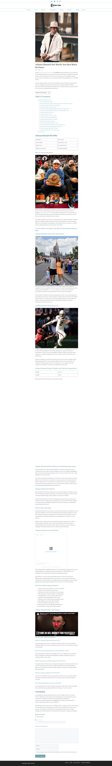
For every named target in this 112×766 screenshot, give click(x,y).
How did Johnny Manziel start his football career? (52, 124)
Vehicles (28, 9)
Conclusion (41, 131)
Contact (83, 9)
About (71, 762)
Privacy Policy (76, 762)
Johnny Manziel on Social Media (48, 116)
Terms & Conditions (85, 762)
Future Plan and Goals (46, 114)
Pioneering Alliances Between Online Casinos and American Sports (51, 722)
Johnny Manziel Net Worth (47, 112)
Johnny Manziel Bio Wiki (45, 100)
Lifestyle (69, 9)
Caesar (42, 70)
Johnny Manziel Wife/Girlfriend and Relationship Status (54, 110)
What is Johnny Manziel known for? (49, 123)
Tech (36, 9)
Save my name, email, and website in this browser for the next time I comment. (57, 752)
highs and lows (61, 349)
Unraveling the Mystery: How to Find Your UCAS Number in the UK (51, 721)
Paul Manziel (52, 290)
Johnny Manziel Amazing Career (48, 107)
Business (43, 9)
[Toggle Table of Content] (48, 93)
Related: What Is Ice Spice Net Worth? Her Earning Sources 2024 (56, 103)
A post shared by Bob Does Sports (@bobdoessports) (51, 566)
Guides (77, 9)
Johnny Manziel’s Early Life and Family (50, 105)
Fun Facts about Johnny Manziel (48, 117)
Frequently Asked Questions (47, 121)
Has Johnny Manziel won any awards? (49, 130)
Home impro (53, 9)
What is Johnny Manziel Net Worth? (49, 128)
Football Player (40, 720)
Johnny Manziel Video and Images (48, 119)
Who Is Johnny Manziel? (46, 101)
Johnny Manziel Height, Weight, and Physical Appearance (54, 108)
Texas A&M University (46, 212)
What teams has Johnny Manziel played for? (51, 126)
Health (61, 9)
